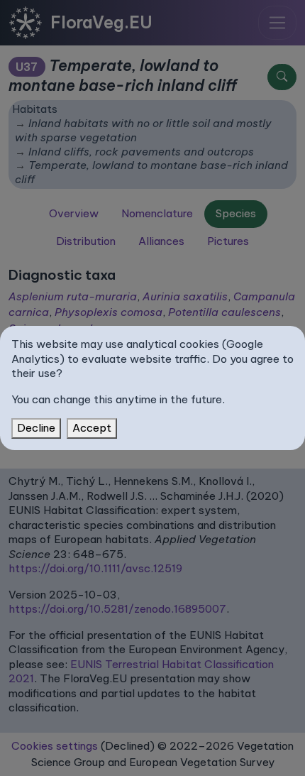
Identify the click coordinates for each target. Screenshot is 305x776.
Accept (91, 428)
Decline (36, 428)
